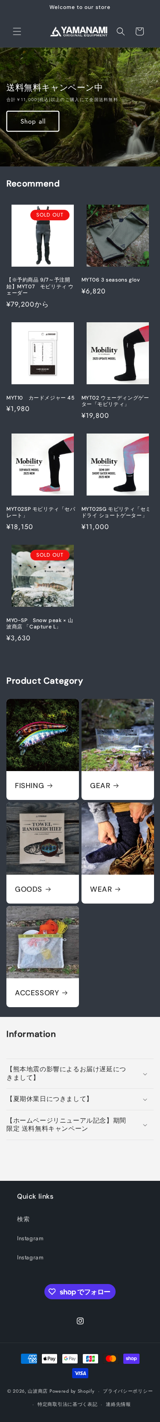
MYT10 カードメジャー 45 (40, 398)
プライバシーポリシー (128, 1391)
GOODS (28, 889)
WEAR (101, 889)
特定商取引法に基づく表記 (67, 1404)
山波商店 (38, 1391)
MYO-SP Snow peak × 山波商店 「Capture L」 (39, 624)
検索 (23, 1219)
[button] (17, 31)
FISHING (29, 785)
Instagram (30, 1238)
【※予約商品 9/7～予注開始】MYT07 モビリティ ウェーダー (40, 286)
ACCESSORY (37, 992)
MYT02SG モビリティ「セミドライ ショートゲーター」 (116, 512)
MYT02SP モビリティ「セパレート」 (41, 512)
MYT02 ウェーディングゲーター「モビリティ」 (115, 401)
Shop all (33, 121)
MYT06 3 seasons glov (110, 280)
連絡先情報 (118, 1404)
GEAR (100, 785)
